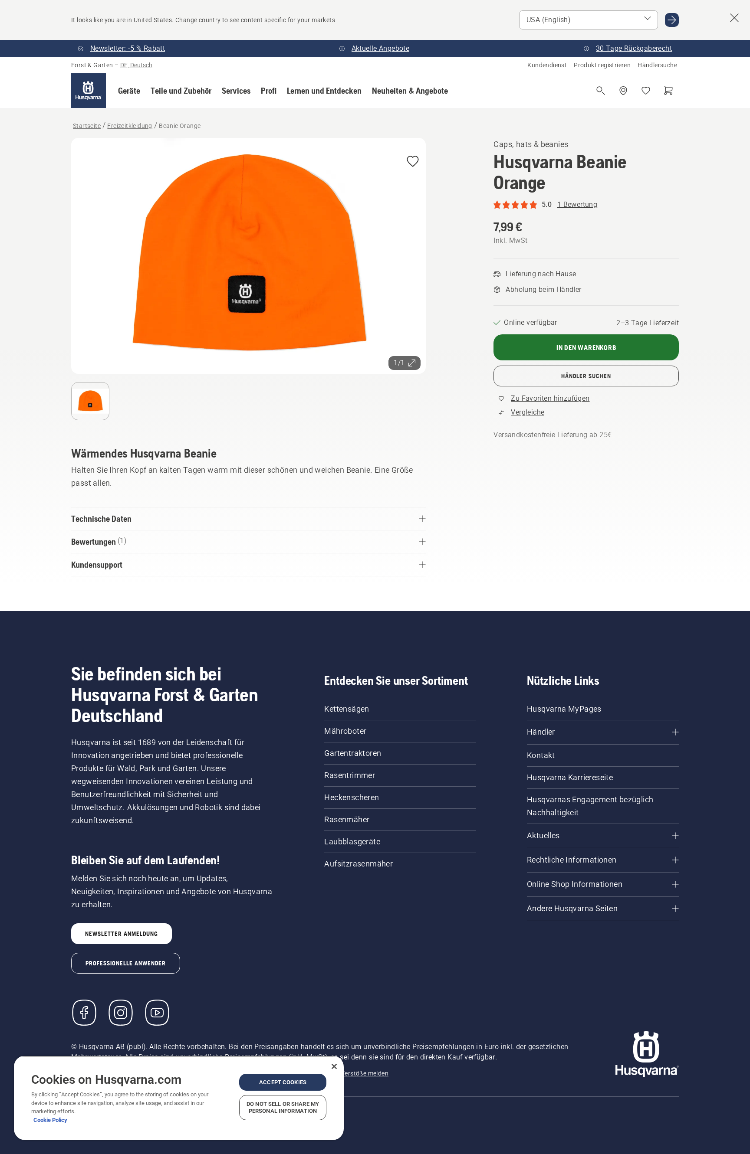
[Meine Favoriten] (645, 90)
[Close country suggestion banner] (734, 18)
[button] (129, 90)
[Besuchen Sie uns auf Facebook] (84, 1013)
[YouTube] (157, 1013)
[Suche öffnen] (600, 90)
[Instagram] (121, 1013)
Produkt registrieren (602, 65)
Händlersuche (657, 65)
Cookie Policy (50, 1120)
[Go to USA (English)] (672, 20)
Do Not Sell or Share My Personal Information (283, 1107)
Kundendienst (547, 65)
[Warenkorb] (668, 90)
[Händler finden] (623, 90)
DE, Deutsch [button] (136, 65)
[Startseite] (88, 90)
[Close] (334, 1066)
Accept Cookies (282, 1082)
